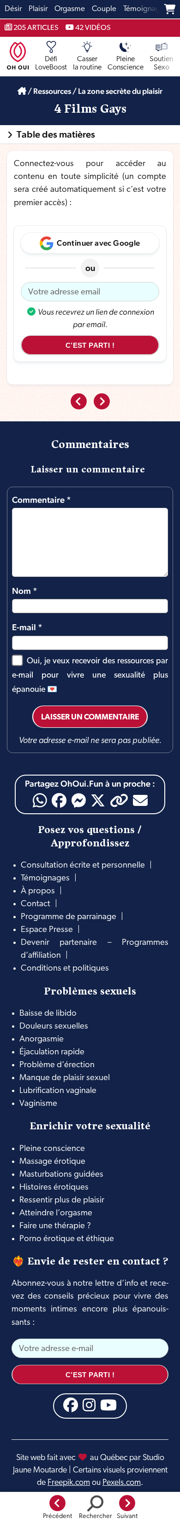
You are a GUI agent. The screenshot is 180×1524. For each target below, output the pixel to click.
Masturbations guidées (61, 1174)
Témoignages (45, 878)
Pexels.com (121, 1483)
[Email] (140, 800)
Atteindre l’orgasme (55, 1213)
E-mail (27, 627)
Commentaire (41, 500)
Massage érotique (52, 1161)
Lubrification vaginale (57, 1091)
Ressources (52, 91)
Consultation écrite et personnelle (83, 865)
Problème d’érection (57, 1065)
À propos (38, 891)
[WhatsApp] (40, 801)
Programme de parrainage (68, 917)
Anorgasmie (41, 1039)
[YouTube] (108, 1404)
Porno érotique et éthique (66, 1239)
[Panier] (169, 9)
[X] (97, 800)
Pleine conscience (52, 1148)
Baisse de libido (48, 1013)
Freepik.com (69, 1483)
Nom (24, 591)
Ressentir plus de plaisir (61, 1200)
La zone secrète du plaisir (120, 91)
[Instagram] (89, 1404)
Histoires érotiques (54, 1187)
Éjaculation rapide (51, 1052)
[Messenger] (78, 800)
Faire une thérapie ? (55, 1226)
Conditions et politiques (65, 968)
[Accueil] (22, 91)
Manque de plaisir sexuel (64, 1078)
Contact (35, 904)
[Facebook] (59, 800)
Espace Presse (47, 930)
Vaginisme (38, 1103)
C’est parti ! (90, 345)
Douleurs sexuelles (53, 1026)
